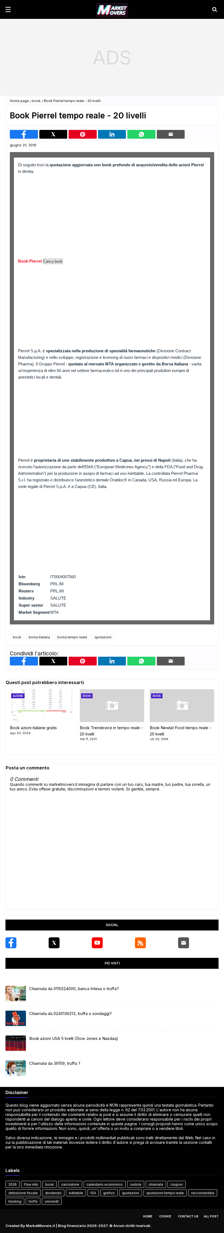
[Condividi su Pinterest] (83, 134)
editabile (76, 1193)
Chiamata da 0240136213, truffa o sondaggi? (70, 1013)
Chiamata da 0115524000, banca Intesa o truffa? (74, 988)
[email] (183, 942)
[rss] (140, 942)
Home (147, 1216)
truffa (33, 1201)
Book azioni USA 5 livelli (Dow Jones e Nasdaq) (73, 1038)
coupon (176, 1184)
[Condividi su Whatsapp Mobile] (141, 134)
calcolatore (70, 1184)
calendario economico (105, 1184)
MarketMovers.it (40, 1225)
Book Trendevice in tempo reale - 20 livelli (111, 731)
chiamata (156, 1184)
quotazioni (103, 637)
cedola (135, 1184)
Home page (19, 101)
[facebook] (10, 942)
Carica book (52, 261)
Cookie (165, 1216)
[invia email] (171, 134)
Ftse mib (31, 1184)
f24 (93, 1193)
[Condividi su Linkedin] (112, 134)
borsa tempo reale (72, 637)
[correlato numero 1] (112, 705)
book (36, 101)
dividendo (53, 1193)
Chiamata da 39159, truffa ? (54, 1063)
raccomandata (202, 1193)
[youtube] (97, 942)
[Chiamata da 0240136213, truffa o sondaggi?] (15, 1019)
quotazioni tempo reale (165, 1193)
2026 (12, 1184)
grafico (109, 1193)
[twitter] (54, 942)
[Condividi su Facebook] (24, 134)
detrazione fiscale (23, 1193)
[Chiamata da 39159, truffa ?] (15, 1068)
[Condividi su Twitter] (53, 134)
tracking (14, 1201)
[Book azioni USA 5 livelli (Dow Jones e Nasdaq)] (15, 1044)
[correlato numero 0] (42, 705)
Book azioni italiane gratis (33, 727)
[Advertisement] (112, 57)
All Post (211, 1216)
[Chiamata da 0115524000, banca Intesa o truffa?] (15, 994)
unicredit (52, 1201)
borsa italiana (39, 637)
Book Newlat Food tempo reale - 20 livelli (180, 731)
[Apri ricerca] (215, 9)
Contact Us (188, 1216)
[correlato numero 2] (182, 705)
